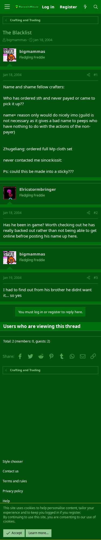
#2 (96, 212)
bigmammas (16, 39)
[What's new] (85, 6)
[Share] (88, 75)
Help (6, 501)
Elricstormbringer (37, 189)
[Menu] (7, 7)
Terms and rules (15, 481)
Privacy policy (13, 491)
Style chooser (13, 461)
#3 (96, 277)
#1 (96, 74)
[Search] (95, 6)
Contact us (11, 471)
